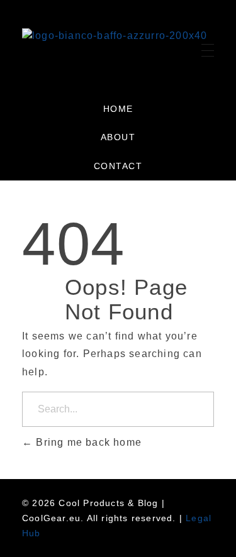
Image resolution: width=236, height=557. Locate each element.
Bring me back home (87, 442)
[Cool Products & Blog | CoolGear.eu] (114, 47)
